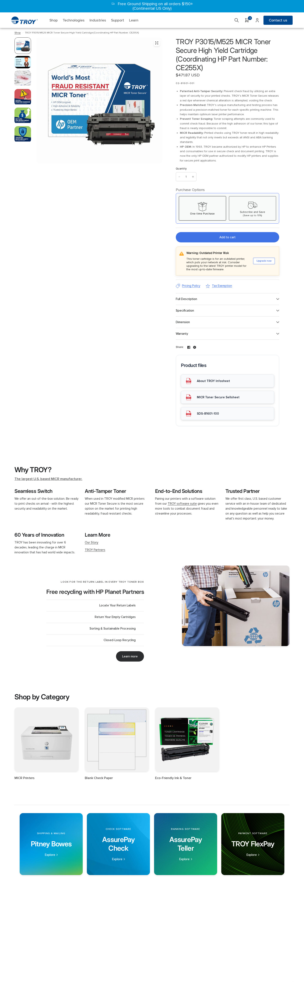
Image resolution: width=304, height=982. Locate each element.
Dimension (183, 322)
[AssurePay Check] (118, 844)
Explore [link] (50, 854)
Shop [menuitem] (53, 20)
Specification (185, 310)
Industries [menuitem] (98, 20)
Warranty (182, 334)
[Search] (236, 20)
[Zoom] (157, 43)
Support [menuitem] (117, 20)
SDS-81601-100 (208, 413)
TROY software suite (182, 503)
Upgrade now (264, 260)
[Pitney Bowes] (51, 844)
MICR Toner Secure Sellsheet (218, 397)
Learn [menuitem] (133, 20)
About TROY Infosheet (213, 381)
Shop (17, 32)
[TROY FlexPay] (252, 844)
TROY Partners (95, 550)
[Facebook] (188, 347)
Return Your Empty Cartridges (115, 617)
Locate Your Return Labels (117, 605)
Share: (180, 347)
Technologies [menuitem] (74, 20)
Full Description (186, 299)
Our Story (91, 542)
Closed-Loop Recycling (120, 640)
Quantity (181, 168)
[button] (130, 656)
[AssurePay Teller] (185, 844)
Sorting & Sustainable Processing (113, 628)
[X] (194, 347)
